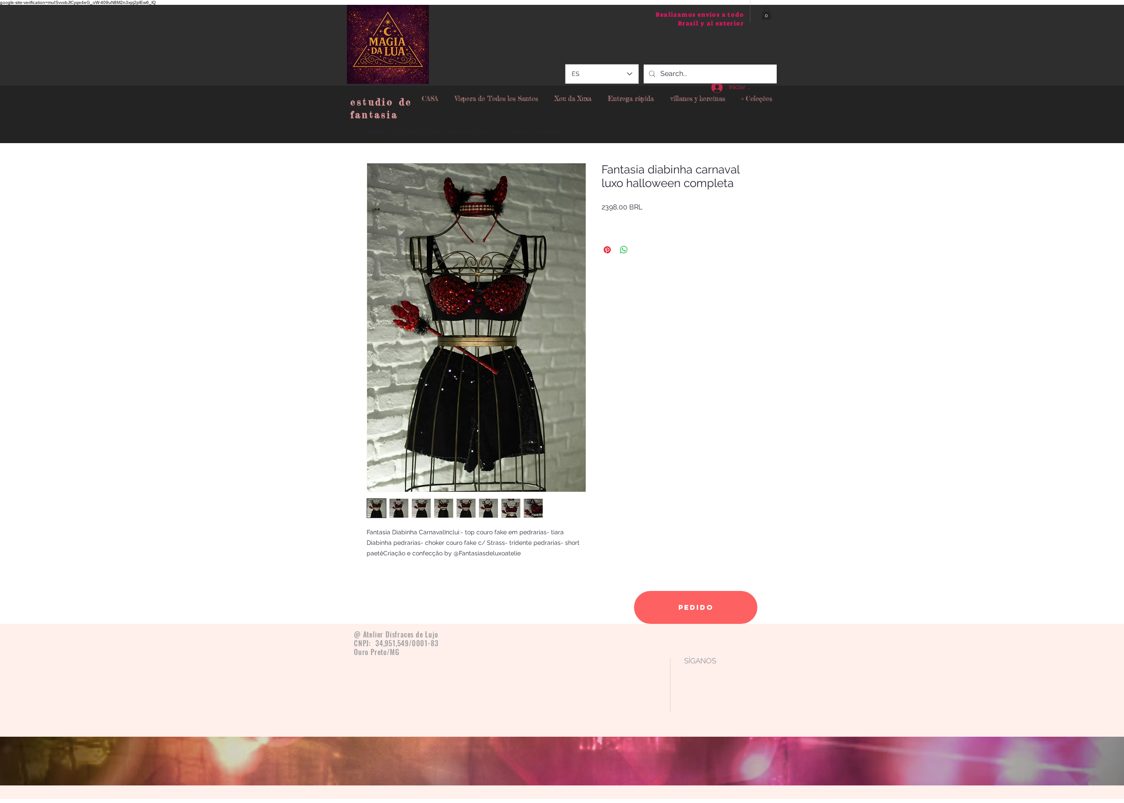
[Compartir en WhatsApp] (624, 250)
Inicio (375, 131)
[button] (766, 13)
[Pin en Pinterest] (607, 250)
